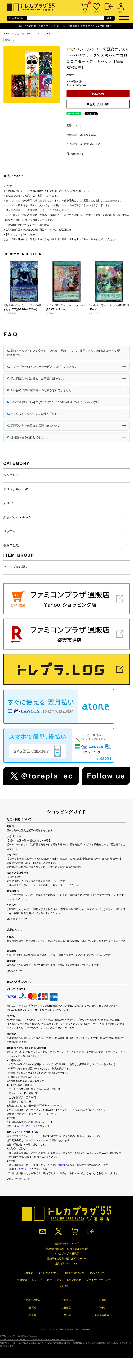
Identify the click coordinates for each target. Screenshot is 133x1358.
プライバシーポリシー (98, 1279)
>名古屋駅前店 (101, 1315)
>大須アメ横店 (32, 1300)
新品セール (10, 40)
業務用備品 (11, 545)
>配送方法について (17, 919)
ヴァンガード (44, 33)
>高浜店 (32, 1315)
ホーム (6, 33)
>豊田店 (66, 1315)
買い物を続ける (74, 153)
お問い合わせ (74, 1279)
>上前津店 (101, 1300)
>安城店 (66, 1307)
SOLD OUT (98, 93)
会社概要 (28, 1272)
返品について (73, 125)
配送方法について (75, 1272)
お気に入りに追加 (99, 104)
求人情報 (64, 1286)
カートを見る (54, 1279)
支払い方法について (49, 1272)
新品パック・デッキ (24, 33)
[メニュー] (125, 17)
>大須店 (66, 1300)
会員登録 (22, 1279)
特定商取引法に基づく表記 (81, 134)
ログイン (37, 1279)
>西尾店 (32, 1307)
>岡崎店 (101, 1307)
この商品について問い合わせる (83, 144)
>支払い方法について (18, 1179)
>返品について (15, 970)
